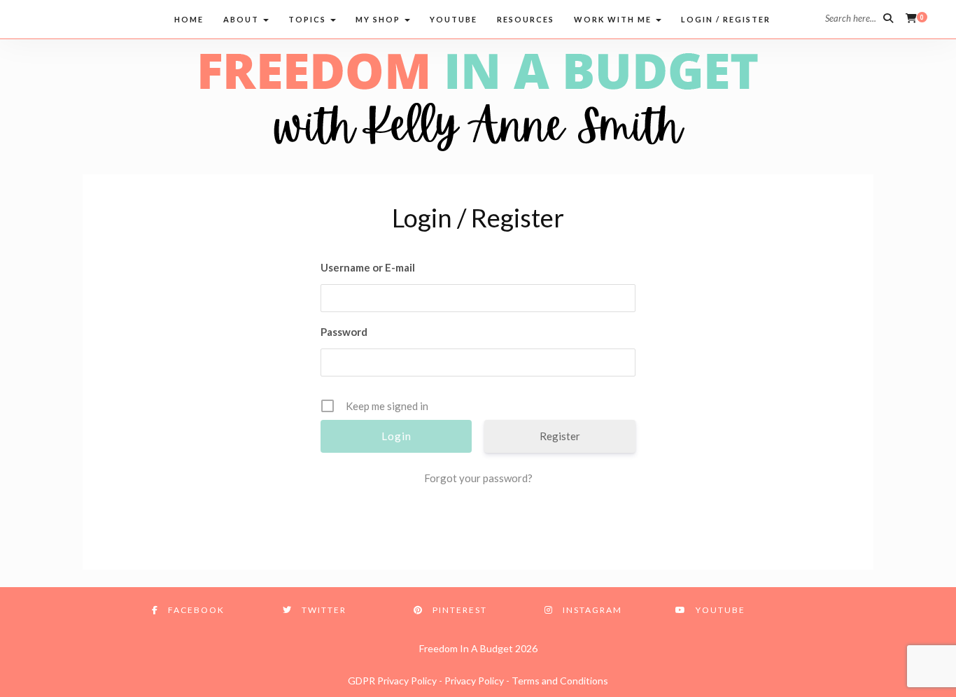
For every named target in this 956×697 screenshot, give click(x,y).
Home (189, 19)
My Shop (379, 19)
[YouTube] (129, 18)
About (242, 19)
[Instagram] (102, 18)
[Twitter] (49, 18)
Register (560, 436)
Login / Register (726, 19)
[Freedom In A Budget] (478, 100)
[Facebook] (22, 18)
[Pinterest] (76, 18)
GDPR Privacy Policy (392, 681)
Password (344, 331)
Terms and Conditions (560, 681)
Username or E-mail (368, 267)
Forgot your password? (478, 478)
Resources (525, 19)
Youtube (453, 19)
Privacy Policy (474, 681)
